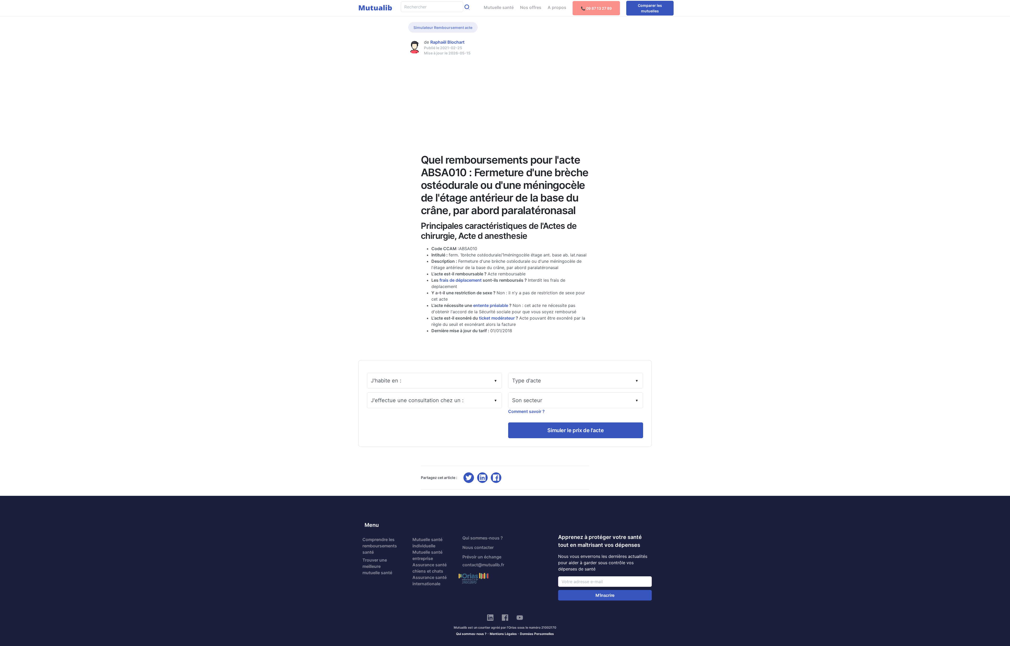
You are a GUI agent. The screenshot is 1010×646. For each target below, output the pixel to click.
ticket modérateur (497, 318)
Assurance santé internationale (429, 580)
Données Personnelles (537, 634)
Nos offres (530, 7)
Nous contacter (478, 547)
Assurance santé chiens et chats (429, 568)
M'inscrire (604, 595)
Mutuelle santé (499, 7)
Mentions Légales (503, 634)
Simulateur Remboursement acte (442, 27)
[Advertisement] (505, 95)
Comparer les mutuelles (650, 8)
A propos (557, 7)
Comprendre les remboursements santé (379, 546)
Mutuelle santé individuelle (427, 542)
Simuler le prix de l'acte (575, 430)
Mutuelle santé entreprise (427, 555)
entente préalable (490, 305)
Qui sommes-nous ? (482, 538)
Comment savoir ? (526, 411)
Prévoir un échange (481, 556)
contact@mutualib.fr (483, 564)
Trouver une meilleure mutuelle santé (377, 566)
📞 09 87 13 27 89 (596, 8)
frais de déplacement (461, 280)
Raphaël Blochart (447, 42)
